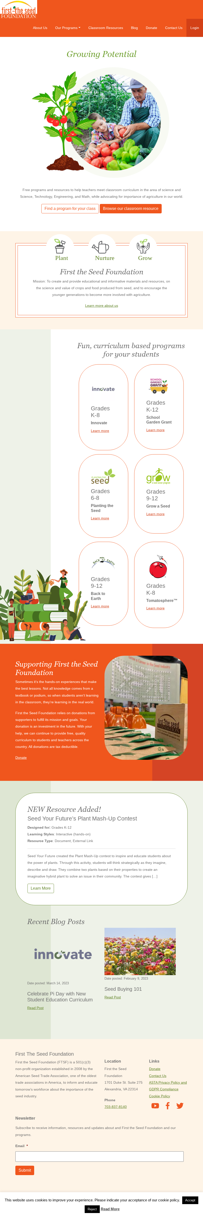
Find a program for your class (70, 208)
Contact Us (173, 28)
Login (194, 28)
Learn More (41, 888)
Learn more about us (101, 306)
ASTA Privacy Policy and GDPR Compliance (168, 1085)
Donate (151, 28)
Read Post (35, 1008)
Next (183, 124)
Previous (19, 124)
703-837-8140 (115, 1107)
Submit (25, 1170)
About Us (40, 28)
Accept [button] (190, 1200)
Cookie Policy (159, 1096)
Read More (110, 1209)
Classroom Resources (105, 28)
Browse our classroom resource (130, 208)
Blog (134, 28)
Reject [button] (92, 1209)
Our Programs (66, 28)
